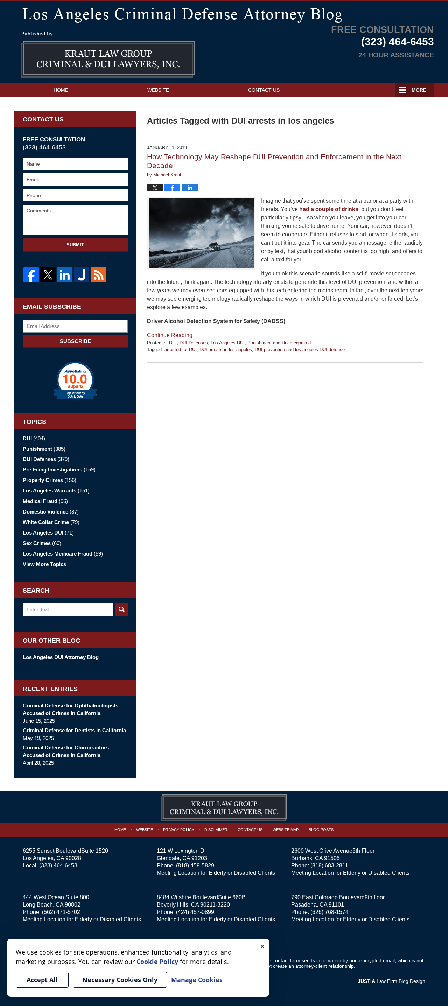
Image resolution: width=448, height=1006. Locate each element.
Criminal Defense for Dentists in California (74, 730)
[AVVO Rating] (75, 380)
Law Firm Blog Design (391, 981)
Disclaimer (215, 829)
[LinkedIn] (64, 274)
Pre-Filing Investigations (59, 470)
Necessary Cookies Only (120, 980)
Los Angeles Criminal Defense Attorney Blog (108, 55)
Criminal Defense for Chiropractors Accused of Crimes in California (66, 751)
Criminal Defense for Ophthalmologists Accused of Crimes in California (70, 709)
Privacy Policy (178, 829)
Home (61, 90)
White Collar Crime (51, 522)
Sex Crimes (42, 543)
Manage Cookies (197, 980)
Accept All (42, 980)
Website (158, 90)
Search (121, 609)
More (419, 90)
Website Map (286, 829)
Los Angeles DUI (228, 342)
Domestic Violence (51, 512)
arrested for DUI (180, 349)
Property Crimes (49, 480)
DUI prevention (270, 349)
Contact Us (264, 90)
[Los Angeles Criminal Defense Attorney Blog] (224, 13)
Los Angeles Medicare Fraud (63, 554)
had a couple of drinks (328, 209)
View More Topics (44, 564)
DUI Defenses (194, 342)
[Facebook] (31, 274)
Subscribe (75, 341)
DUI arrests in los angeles (226, 349)
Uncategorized (296, 342)
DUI (173, 342)
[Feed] (98, 274)
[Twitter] (48, 274)
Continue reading (169, 335)
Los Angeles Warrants (56, 491)
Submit (75, 244)
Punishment (259, 342)
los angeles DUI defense (320, 349)
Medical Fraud (45, 501)
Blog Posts (321, 829)
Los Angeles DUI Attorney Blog (61, 657)
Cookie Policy (157, 961)
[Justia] (81, 274)
